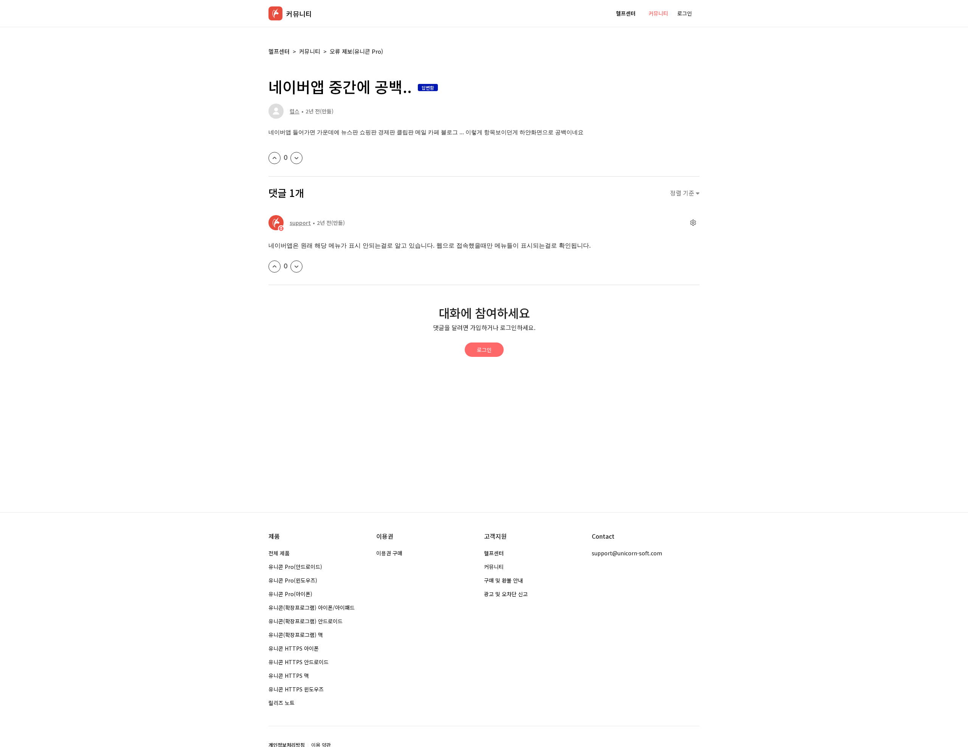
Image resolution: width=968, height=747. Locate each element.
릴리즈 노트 (281, 703)
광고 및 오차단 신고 (506, 594)
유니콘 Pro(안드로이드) (295, 566)
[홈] (275, 13)
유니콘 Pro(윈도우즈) (292, 580)
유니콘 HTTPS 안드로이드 (298, 662)
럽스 (294, 111)
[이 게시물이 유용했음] (274, 158)
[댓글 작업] (693, 222)
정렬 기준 (683, 193)
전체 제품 (279, 553)
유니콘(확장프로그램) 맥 (295, 635)
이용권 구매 (389, 553)
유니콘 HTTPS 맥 (288, 675)
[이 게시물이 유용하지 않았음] (296, 158)
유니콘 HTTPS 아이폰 (293, 648)
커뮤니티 (658, 13)
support (300, 222)
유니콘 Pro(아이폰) (290, 594)
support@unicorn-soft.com (627, 553)
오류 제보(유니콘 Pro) (356, 51)
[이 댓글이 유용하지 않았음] (296, 266)
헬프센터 (626, 13)
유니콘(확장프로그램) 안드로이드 (305, 621)
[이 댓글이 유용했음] (274, 266)
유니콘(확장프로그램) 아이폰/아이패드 (311, 607)
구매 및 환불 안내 (503, 580)
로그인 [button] (684, 13)
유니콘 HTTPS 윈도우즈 (296, 689)
